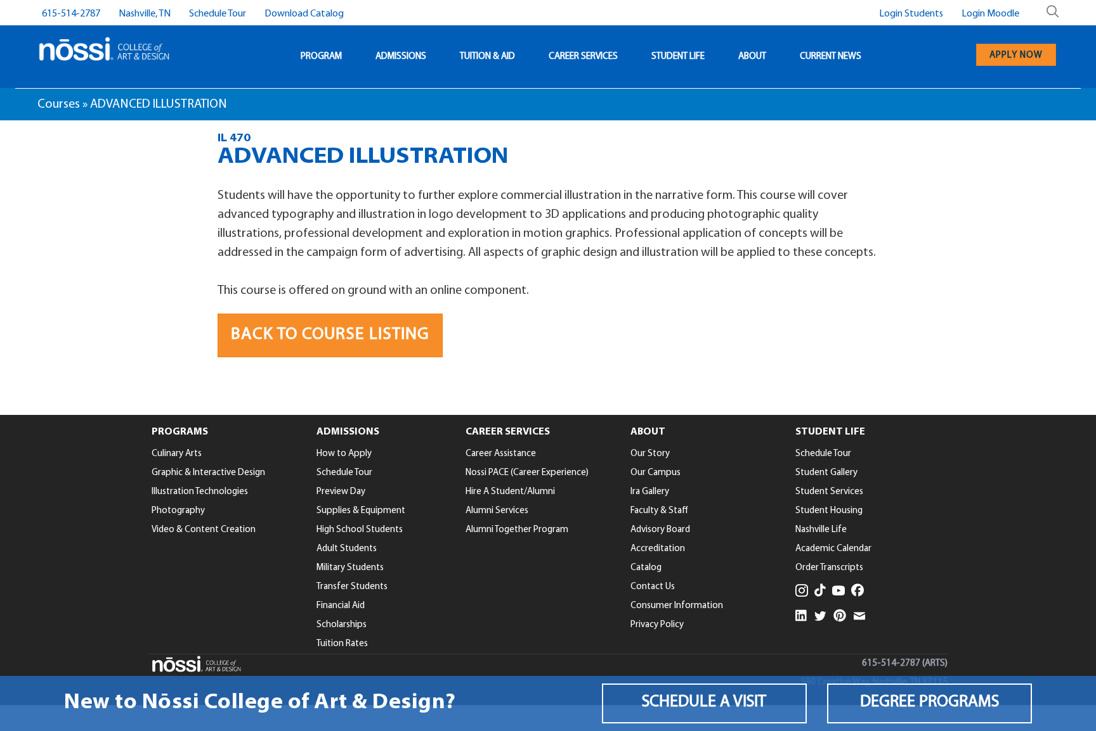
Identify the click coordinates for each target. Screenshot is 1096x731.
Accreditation (657, 549)
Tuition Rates (342, 644)
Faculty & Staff (659, 511)
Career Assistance (501, 454)
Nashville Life (821, 530)
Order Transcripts (829, 568)
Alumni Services (497, 511)
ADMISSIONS (400, 56)
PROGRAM (321, 56)
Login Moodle (990, 14)
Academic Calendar (833, 549)
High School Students (359, 530)
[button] (704, 703)
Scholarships (341, 625)
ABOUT (752, 56)
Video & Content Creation (204, 530)
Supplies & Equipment (360, 511)
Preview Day (340, 492)
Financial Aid (340, 606)
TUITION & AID (487, 56)
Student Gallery (826, 473)
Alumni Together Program (517, 530)
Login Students (911, 14)
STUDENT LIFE (678, 56)
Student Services (829, 492)
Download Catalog (304, 14)
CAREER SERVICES (583, 56)
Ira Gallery (649, 492)
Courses (58, 104)
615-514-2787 (71, 14)
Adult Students (346, 549)
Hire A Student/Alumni (510, 492)
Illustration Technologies (200, 492)
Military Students (350, 568)
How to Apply (344, 454)
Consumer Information (676, 606)
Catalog (646, 568)
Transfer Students (352, 587)
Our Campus (655, 473)
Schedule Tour (217, 14)
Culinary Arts (177, 454)
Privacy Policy (657, 625)
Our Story (650, 454)
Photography (178, 511)
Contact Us (652, 587)
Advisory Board (660, 530)
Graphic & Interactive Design (208, 473)
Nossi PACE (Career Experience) (527, 473)
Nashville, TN (145, 14)
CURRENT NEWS (830, 56)
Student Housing (829, 511)
